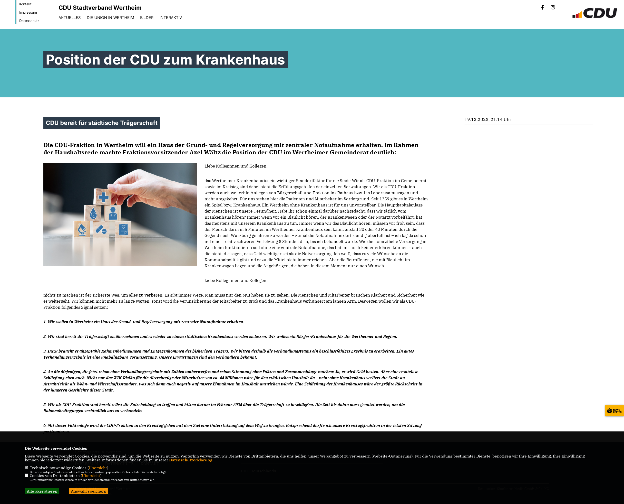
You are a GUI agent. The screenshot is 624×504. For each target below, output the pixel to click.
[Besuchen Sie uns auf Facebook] (543, 8)
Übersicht (98, 467)
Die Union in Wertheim (110, 17)
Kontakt (25, 4)
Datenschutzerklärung (190, 459)
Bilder (147, 17)
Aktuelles (69, 17)
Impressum (28, 12)
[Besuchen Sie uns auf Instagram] (553, 8)
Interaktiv (171, 17)
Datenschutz (29, 21)
